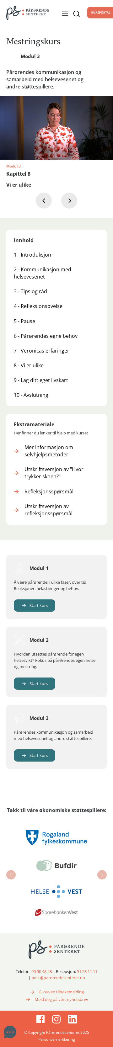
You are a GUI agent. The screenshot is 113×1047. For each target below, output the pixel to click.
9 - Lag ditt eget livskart (41, 380)
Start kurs (39, 605)
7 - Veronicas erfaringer (41, 350)
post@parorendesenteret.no (58, 978)
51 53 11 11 (87, 971)
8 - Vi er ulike (29, 365)
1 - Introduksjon (32, 254)
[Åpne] (74, 14)
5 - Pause (24, 321)
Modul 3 (30, 56)
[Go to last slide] (11, 875)
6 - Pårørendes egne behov (46, 335)
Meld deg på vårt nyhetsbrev (61, 999)
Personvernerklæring (56, 1039)
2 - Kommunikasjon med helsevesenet (42, 273)
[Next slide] (102, 875)
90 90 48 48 (41, 971)
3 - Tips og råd (30, 291)
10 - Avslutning (31, 394)
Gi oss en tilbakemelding (61, 992)
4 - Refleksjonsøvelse (38, 306)
